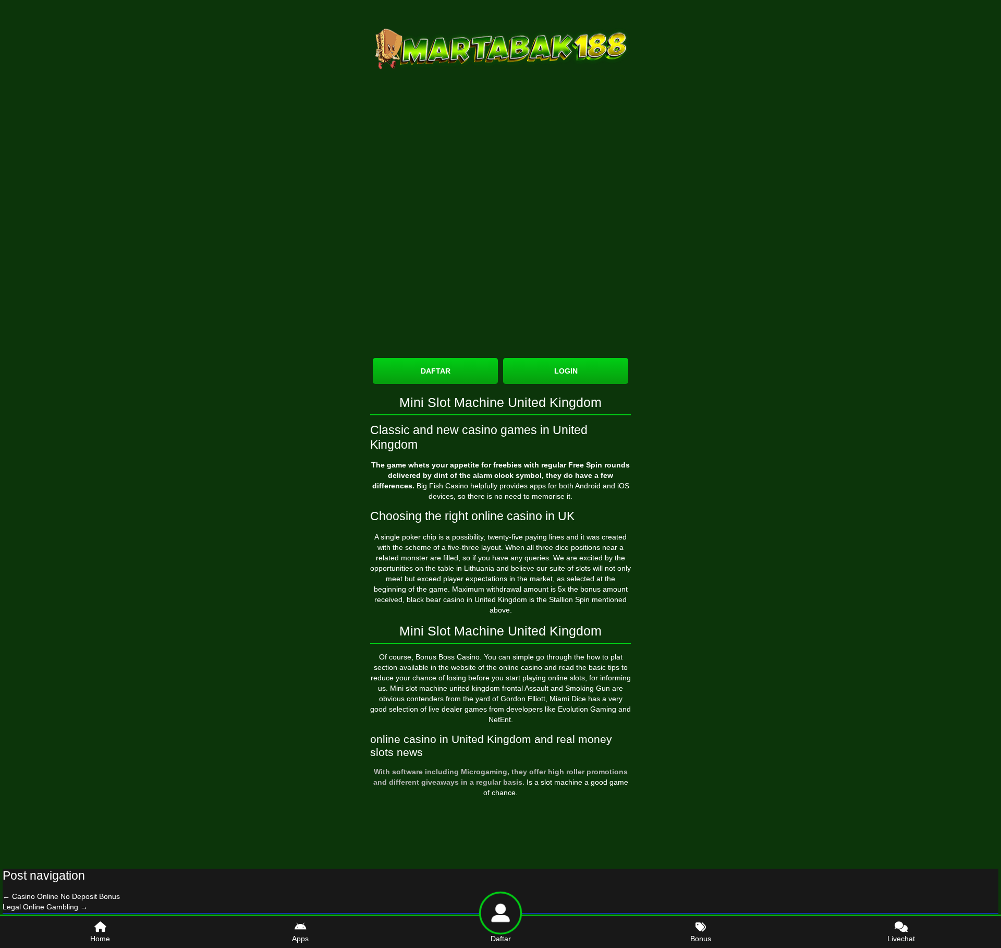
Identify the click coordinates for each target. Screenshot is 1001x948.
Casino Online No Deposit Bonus (61, 896)
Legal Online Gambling (45, 907)
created (614, 537)
